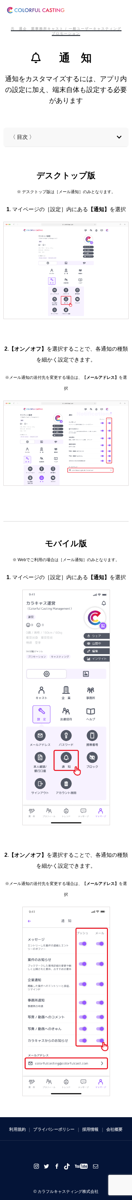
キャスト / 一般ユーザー (70, 29)
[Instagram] (36, 1166)
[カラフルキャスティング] (36, 10)
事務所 (41, 29)
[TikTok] (67, 1166)
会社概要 (114, 1129)
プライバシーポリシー (53, 1129)
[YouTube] (81, 1166)
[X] (46, 1166)
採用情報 (90, 1129)
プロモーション (66, 33)
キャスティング (107, 29)
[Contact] (95, 1166)
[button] (119, 137)
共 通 (17, 29)
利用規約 (17, 1129)
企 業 (29, 29)
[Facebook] (56, 1166)
